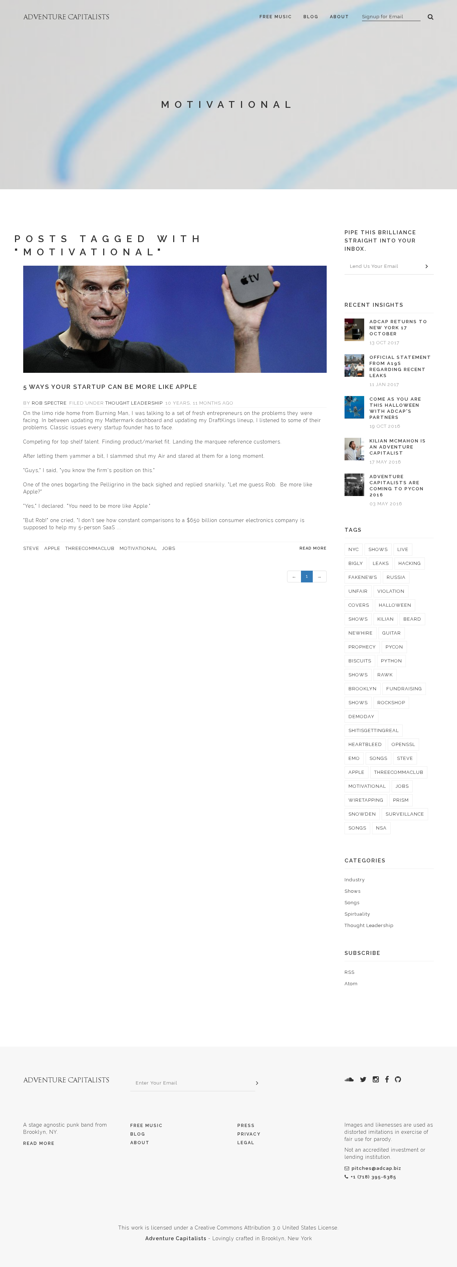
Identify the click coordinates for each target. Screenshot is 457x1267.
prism (401, 800)
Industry (355, 879)
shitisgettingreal (373, 730)
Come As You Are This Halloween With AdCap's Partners (395, 408)
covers (358, 605)
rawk (385, 674)
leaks (381, 563)
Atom (351, 983)
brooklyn (362, 688)
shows (378, 549)
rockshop (391, 702)
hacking (409, 563)
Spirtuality (357, 914)
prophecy (362, 647)
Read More (39, 1143)
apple (52, 548)
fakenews (362, 577)
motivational (138, 548)
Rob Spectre (49, 403)
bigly (355, 563)
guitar (391, 633)
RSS (350, 972)
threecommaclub (90, 548)
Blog (310, 16)
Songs (352, 902)
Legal (246, 1142)
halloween (395, 605)
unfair (358, 591)
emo (354, 758)
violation (391, 591)
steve (31, 548)
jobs (168, 548)
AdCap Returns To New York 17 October (398, 327)
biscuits (359, 660)
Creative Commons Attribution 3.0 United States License (266, 1228)
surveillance (405, 814)
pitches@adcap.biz (376, 1168)
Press (246, 1125)
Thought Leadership (134, 403)
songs (378, 758)
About (339, 16)
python (391, 660)
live (402, 549)
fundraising (404, 688)
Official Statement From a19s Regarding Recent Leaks (400, 366)
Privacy (249, 1134)
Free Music (276, 16)
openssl (403, 744)
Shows (353, 891)
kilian (385, 619)
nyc (353, 549)
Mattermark (119, 420)
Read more (313, 548)
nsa (381, 828)
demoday (361, 716)
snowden (362, 814)
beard (412, 619)
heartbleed (365, 744)
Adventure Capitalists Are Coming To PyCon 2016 (397, 485)
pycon (394, 647)
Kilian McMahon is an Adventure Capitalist (398, 447)
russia (396, 577)
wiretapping (365, 800)
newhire (360, 633)
